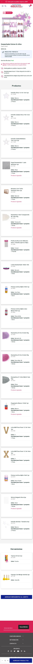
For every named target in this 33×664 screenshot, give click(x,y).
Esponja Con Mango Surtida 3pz (20, 574)
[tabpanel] (16, 25)
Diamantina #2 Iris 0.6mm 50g (20, 333)
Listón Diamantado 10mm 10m (20, 265)
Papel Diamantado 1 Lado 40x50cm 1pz (18, 163)
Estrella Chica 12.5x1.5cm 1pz (20, 92)
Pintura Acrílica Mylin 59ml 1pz (20, 287)
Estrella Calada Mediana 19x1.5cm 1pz (18, 139)
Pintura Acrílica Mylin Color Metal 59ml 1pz (19, 309)
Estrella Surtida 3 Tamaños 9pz (20, 521)
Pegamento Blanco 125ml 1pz (20, 403)
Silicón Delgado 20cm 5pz (18, 497)
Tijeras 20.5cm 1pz (16, 556)
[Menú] (2, 6)
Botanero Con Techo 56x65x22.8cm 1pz (17, 189)
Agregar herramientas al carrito (16, 597)
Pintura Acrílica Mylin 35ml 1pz (20, 475)
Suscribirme (24, 627)
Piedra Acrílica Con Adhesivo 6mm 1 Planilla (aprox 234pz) (19, 241)
